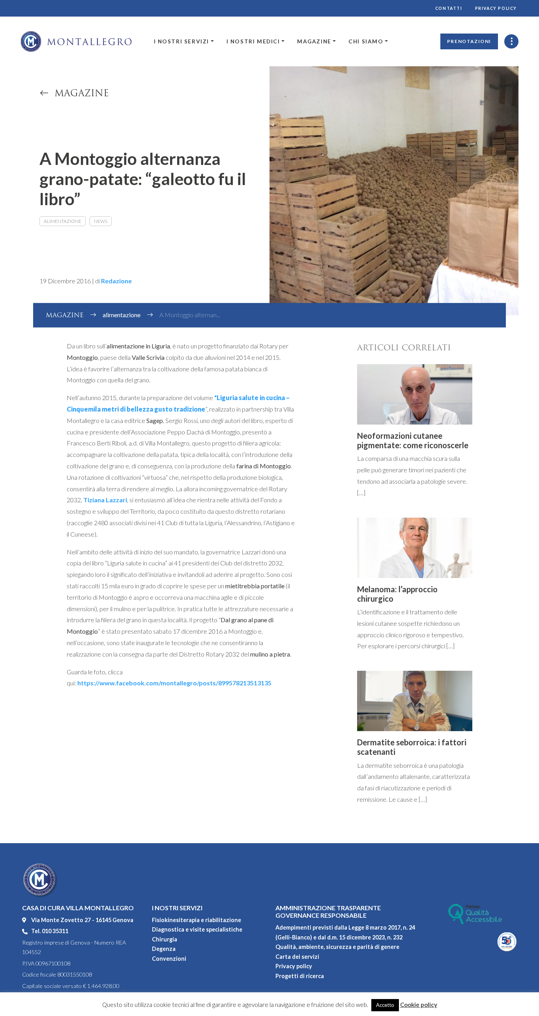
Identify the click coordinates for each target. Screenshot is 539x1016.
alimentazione (62, 221)
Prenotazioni (469, 41)
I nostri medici (253, 41)
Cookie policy (418, 1004)
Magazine (314, 41)
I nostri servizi (182, 41)
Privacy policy (496, 8)
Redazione (116, 280)
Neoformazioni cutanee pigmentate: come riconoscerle (412, 440)
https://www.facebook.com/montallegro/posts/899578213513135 (174, 683)
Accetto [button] (385, 1005)
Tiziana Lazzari (105, 499)
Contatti (448, 8)
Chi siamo (365, 41)
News (100, 221)
